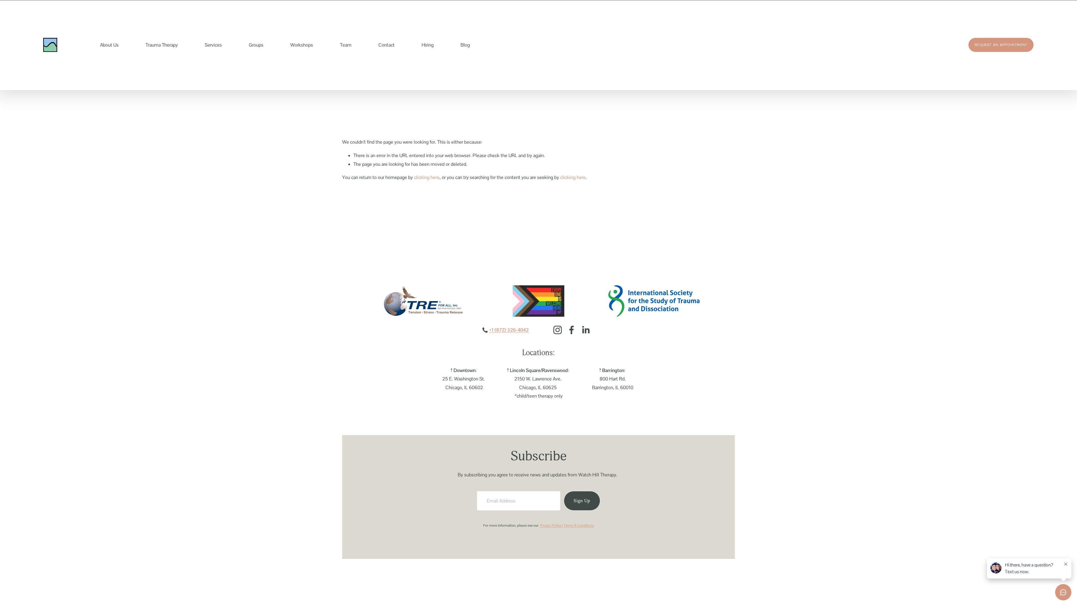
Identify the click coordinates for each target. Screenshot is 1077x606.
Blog (465, 45)
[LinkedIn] (585, 329)
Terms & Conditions (579, 525)
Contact (386, 45)
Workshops (301, 45)
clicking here (426, 177)
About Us (109, 45)
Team (345, 45)
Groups (256, 45)
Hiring (428, 45)
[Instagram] (557, 329)
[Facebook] (571, 329)
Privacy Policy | (551, 525)
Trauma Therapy (162, 45)
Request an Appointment (1001, 45)
